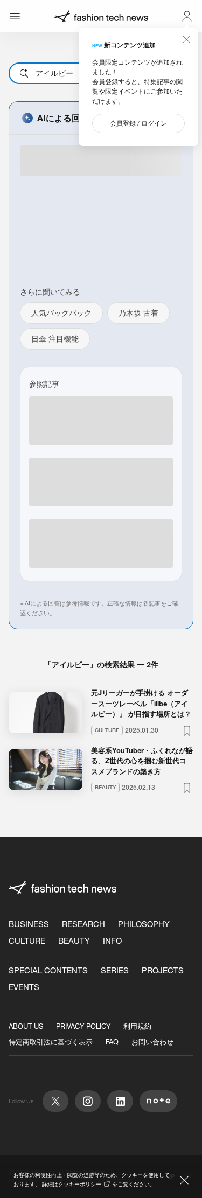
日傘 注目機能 (55, 339)
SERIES (115, 970)
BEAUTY (74, 941)
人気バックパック (61, 313)
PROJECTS (163, 970)
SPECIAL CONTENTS (48, 970)
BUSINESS (29, 924)
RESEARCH (83, 924)
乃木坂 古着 (138, 313)
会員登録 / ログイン (138, 123)
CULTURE (27, 941)
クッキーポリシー (79, 1184)
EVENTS (24, 987)
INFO (112, 941)
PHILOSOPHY (144, 924)
